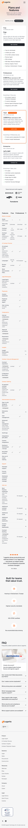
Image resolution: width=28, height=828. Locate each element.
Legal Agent (5, 738)
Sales (3, 756)
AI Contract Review (7, 741)
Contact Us (14, 162)
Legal (3, 753)
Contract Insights (6, 743)
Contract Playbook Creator (8, 746)
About (3, 786)
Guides (3, 776)
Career (3, 788)
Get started (14, 44)
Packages (4, 778)
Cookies (4, 801)
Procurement (5, 758)
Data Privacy (5, 798)
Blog (3, 771)
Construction (5, 761)
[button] (24, 2)
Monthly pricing (9, 20)
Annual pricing (19, 20)
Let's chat (14, 129)
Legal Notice (5, 795)
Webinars (4, 768)
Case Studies (5, 773)
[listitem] (14, 676)
